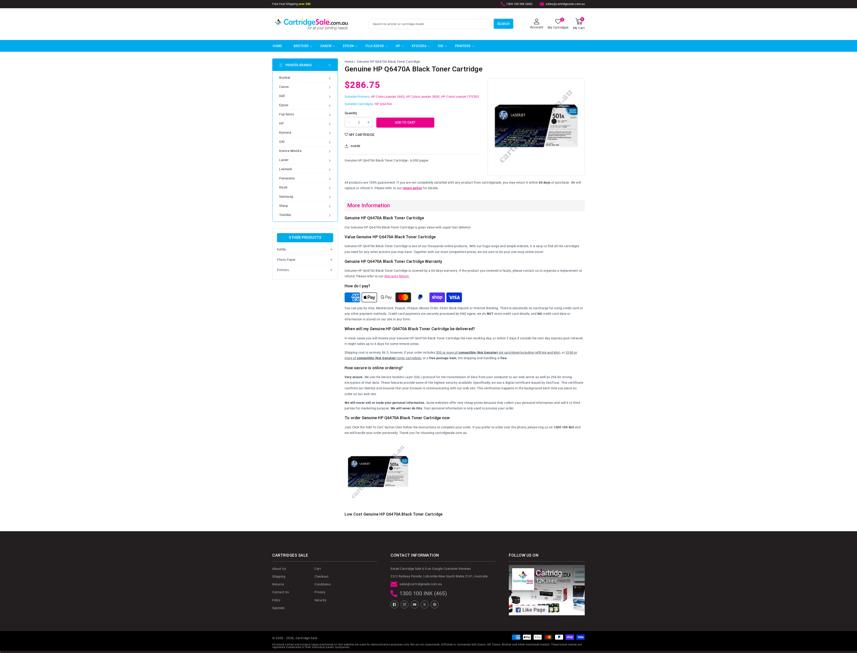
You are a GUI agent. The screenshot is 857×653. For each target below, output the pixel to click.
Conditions (322, 584)
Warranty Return (396, 276)
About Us (279, 568)
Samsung (286, 196)
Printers (463, 46)
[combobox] (429, 24)
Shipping (278, 576)
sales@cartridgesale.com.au (420, 584)
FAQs (276, 600)
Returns (278, 584)
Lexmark (285, 169)
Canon (326, 46)
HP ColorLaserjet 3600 (388, 96)
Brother (301, 46)
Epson (348, 46)
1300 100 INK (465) (423, 593)
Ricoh (283, 187)
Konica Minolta (290, 151)
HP (398, 46)
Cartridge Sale (306, 638)
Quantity (351, 113)
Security (320, 600)
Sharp (283, 205)
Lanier (284, 160)
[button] (579, 24)
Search (503, 24)
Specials (278, 608)
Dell (282, 96)
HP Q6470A (383, 104)
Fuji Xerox (375, 46)
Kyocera (419, 46)
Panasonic (287, 178)
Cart (317, 568)
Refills (281, 249)
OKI (440, 46)
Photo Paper (286, 259)
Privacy (320, 592)
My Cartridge (361, 135)
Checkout (321, 576)
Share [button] (355, 146)
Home (349, 61)
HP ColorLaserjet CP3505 (460, 96)
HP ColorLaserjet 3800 (423, 96)
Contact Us (280, 592)
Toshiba (285, 215)
